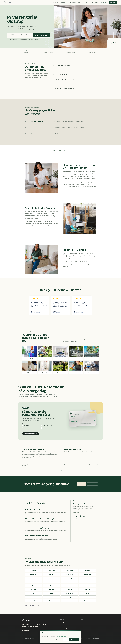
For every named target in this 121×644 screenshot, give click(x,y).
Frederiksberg (51, 570)
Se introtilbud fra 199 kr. (78, 523)
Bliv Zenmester (84, 630)
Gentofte (87, 597)
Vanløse (51, 578)
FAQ (81, 626)
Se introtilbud (91, 484)
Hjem (26, 605)
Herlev (51, 585)
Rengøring (55, 2)
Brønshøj (69, 578)
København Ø (69, 570)
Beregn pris (112, 2)
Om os (82, 622)
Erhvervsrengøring (63, 630)
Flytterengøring (62, 624)
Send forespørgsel (77, 521)
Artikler (82, 628)
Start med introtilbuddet (29, 433)
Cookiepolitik (87, 638)
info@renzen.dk (25, 630)
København (33, 570)
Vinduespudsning (63, 628)
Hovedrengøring (62, 626)
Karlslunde (87, 593)
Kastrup (87, 578)
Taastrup (69, 589)
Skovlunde (33, 589)
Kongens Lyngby (69, 597)
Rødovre (70, 581)
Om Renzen (86, 2)
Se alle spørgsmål (60, 470)
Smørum (51, 597)
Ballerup (88, 585)
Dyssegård (33, 600)
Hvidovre (51, 581)
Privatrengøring (31, 605)
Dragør (33, 581)
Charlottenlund (87, 600)
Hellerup (69, 600)
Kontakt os (83, 624)
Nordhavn (87, 570)
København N (33, 574)
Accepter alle (74, 639)
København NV (69, 574)
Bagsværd (51, 600)
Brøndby (88, 581)
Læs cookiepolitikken (61, 636)
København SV (87, 574)
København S (51, 574)
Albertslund (51, 589)
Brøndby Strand (33, 585)
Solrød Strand (69, 593)
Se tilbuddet (113, 46)
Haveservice (63, 2)
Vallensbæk (87, 589)
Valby (33, 578)
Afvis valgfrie (58, 639)
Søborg (69, 585)
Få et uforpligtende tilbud (41, 35)
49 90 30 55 (95, 2)
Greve (51, 593)
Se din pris (80, 484)
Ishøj (33, 593)
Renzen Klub (103, 2)
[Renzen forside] (7, 2)
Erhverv (79, 2)
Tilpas (66, 639)
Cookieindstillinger (95, 638)
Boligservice (72, 2)
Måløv (33, 597)
